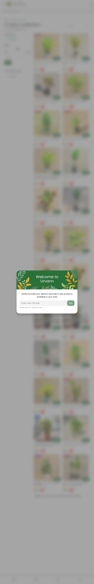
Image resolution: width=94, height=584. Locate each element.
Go (71, 303)
